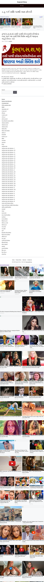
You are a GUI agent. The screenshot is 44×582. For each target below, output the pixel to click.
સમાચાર (3, 246)
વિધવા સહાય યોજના (6, 234)
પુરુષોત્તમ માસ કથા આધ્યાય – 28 (8, 183)
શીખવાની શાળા (5, 242)
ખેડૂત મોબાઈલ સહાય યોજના (7, 120)
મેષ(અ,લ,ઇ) (4, 224)
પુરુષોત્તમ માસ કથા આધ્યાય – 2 (8, 169)
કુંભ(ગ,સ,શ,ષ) (6, 76)
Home (13, 259)
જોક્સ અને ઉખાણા (6, 130)
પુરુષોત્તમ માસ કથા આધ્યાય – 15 (8, 160)
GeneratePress (29, 262)
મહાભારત (4, 216)
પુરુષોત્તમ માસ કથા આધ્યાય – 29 (8, 185)
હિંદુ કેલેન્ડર (4, 252)
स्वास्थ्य (3, 107)
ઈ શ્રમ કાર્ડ (4, 111)
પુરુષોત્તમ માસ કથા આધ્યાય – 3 (8, 187)
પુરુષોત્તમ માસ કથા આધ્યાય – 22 (8, 175)
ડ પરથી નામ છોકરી (31, 80)
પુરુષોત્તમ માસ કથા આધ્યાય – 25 (8, 181)
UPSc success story (6, 105)
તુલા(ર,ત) (3, 132)
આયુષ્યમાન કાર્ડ (5, 109)
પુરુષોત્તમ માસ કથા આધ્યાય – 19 (8, 167)
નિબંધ (3, 144)
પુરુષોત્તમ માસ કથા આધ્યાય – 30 (8, 189)
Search (3, 89)
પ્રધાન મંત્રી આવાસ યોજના (7, 203)
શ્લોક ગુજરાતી (4, 244)
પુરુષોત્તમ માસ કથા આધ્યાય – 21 (8, 173)
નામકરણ (11, 76)
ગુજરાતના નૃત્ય (5, 124)
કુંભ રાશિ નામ (18, 78)
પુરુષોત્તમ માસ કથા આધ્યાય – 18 (8, 165)
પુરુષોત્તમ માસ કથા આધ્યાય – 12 (8, 154)
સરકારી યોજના (5, 248)
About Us (24, 259)
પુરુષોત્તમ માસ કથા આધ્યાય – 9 (8, 201)
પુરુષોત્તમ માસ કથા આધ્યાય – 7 (8, 197)
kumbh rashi (6, 78)
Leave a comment (7, 83)
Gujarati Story (22, 2)
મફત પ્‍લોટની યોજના (6, 215)
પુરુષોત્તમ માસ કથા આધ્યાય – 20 (8, 171)
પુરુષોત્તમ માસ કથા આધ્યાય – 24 (8, 179)
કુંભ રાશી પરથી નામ (35, 78)
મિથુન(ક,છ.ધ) (4, 220)
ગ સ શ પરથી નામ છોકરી (22, 80)
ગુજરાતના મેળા (5, 126)
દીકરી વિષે (4, 134)
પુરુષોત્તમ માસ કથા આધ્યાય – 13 (8, 156)
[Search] (15, 92)
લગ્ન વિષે (3, 228)
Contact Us (29, 259)
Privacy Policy (18, 259)
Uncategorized (5, 103)
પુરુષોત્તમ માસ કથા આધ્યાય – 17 (8, 164)
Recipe (3, 99)
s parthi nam (12, 78)
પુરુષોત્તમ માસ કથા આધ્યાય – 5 (8, 193)
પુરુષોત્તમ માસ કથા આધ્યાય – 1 (8, 148)
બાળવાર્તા (3, 209)
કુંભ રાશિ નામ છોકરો (26, 78)
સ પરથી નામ (11, 82)
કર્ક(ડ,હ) (3, 116)
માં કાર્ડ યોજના (5, 218)
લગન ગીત (4, 226)
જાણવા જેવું (4, 128)
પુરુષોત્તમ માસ (4, 146)
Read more (23, 73)
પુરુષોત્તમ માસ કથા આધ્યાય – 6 (8, 195)
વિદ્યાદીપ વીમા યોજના (6, 232)
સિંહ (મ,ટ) (4, 250)
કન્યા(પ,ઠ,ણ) (4, 115)
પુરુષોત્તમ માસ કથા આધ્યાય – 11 (8, 152)
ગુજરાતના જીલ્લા (5, 122)
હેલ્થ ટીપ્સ (4, 254)
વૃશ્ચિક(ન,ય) (4, 236)
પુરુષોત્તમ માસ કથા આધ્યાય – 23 (8, 177)
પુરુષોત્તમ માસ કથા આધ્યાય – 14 (8, 158)
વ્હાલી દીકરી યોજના (6, 240)
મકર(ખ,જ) (4, 213)
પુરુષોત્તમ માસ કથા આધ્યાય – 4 (8, 191)
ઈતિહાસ (3, 113)
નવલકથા (4, 140)
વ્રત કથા (3, 238)
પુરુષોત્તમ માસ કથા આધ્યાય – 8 (8, 199)
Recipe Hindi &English (7, 101)
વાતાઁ (2, 230)
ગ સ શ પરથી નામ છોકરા (11, 80)
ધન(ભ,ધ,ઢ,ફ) (4, 136)
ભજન (3, 211)
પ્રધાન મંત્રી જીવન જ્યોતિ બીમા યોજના (10, 205)
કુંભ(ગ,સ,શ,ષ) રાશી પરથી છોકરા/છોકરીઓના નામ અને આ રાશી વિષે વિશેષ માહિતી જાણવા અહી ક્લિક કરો (20, 36)
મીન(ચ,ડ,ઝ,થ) (5, 222)
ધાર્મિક (3, 138)
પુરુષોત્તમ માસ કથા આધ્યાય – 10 (8, 150)
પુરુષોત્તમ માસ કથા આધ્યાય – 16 (8, 162)
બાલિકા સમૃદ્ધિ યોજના (6, 207)
